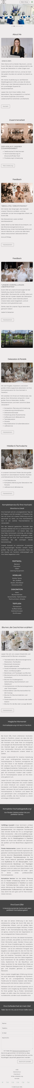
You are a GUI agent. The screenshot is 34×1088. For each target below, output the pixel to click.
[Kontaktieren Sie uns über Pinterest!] (21, 1082)
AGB (17, 1069)
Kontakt (5, 106)
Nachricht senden (25, 1061)
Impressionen (7, 244)
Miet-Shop (24, 2)
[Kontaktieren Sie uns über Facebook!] (27, 1082)
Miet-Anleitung (8, 165)
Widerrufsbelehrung (17, 1076)
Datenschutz (17, 1072)
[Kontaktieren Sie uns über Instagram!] (11, 1082)
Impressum (17, 1074)
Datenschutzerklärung (20, 1051)
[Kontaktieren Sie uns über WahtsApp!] (6, 1082)
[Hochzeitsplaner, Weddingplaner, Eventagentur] (4, 2)
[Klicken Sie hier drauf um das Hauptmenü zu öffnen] (32, 2)
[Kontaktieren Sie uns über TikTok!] (16, 1082)
